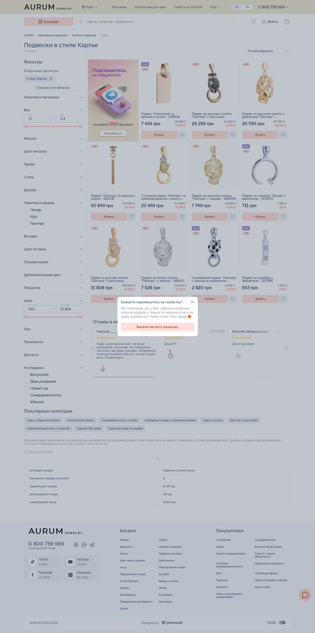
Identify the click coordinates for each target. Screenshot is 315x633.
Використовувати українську (157, 327)
